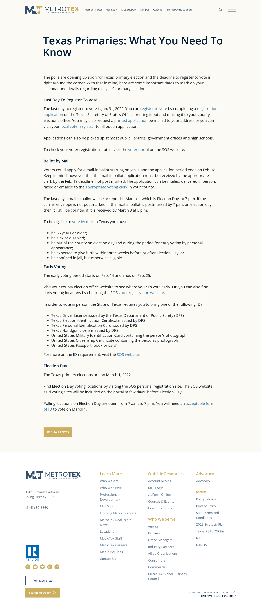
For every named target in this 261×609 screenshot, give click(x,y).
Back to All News (58, 432)
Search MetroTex (40, 592)
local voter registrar (78, 126)
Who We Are (109, 481)
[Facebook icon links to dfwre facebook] (27, 566)
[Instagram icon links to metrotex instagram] (49, 566)
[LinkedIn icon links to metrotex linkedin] (56, 566)
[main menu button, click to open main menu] (232, 9)
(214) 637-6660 (36, 507)
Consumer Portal (160, 508)
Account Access (159, 481)
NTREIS (201, 545)
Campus (144, 9)
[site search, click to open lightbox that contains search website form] (220, 9)
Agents (153, 526)
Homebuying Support (179, 9)
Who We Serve (111, 488)
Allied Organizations (163, 553)
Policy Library (206, 499)
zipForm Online (159, 494)
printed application (131, 120)
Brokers (154, 533)
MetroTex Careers (113, 545)
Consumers (156, 560)
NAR (199, 538)
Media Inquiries (111, 552)
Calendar (158, 9)
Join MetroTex (42, 580)
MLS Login (112, 9)
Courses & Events (161, 501)
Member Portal (93, 9)
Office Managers (160, 540)
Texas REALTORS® (210, 531)
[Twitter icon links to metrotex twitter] (42, 566)
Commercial (157, 567)
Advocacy (203, 481)
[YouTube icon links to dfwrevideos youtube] (35, 566)
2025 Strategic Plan (210, 524)
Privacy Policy (206, 506)
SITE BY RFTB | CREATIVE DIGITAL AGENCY (218, 596)
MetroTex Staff (111, 538)
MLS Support (128, 9)
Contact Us (108, 558)
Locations (107, 531)
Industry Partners (161, 547)
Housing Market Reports (118, 513)
